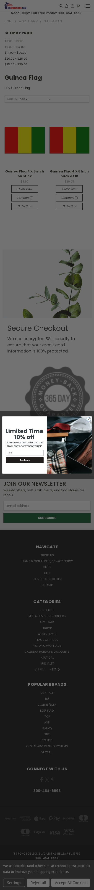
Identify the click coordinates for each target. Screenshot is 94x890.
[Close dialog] (89, 419)
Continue (25, 459)
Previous (7, 885)
